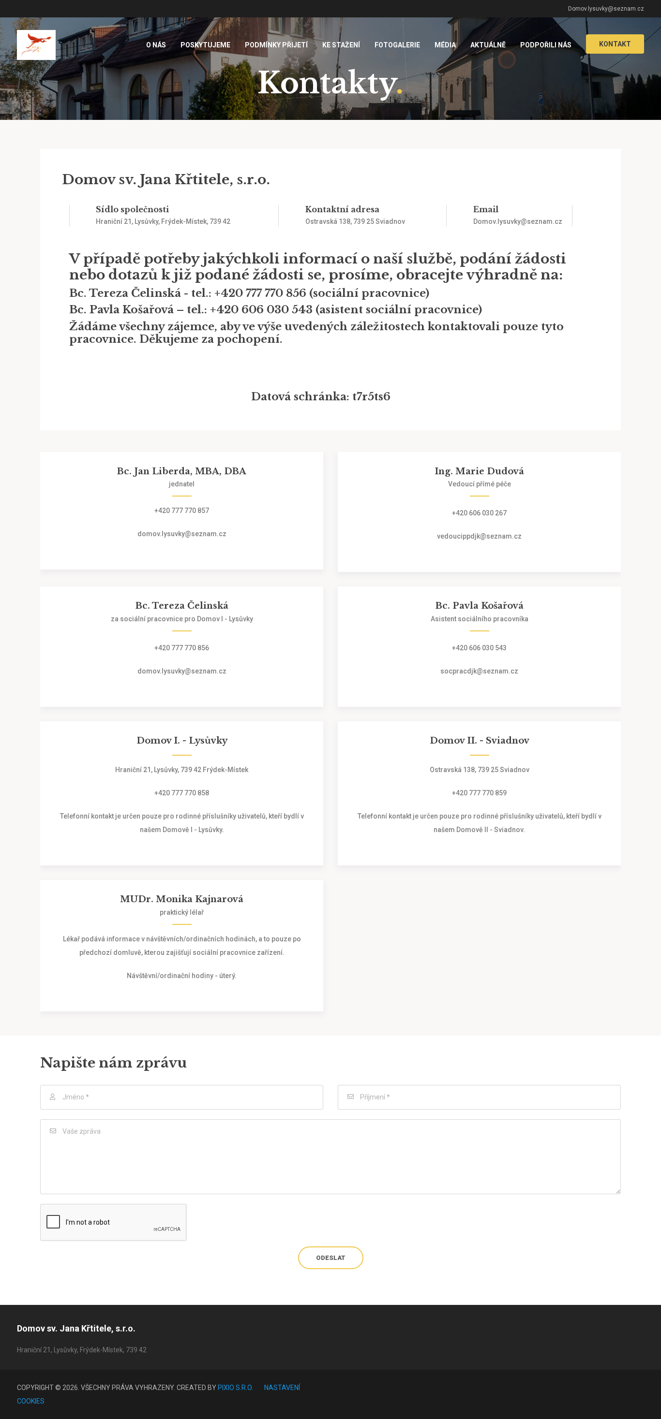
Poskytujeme (205, 45)
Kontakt (615, 44)
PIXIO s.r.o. (235, 1387)
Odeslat (331, 1257)
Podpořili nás (545, 45)
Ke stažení (341, 45)
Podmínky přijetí (276, 45)
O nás (156, 45)
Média (445, 45)
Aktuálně (488, 45)
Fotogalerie (397, 45)
